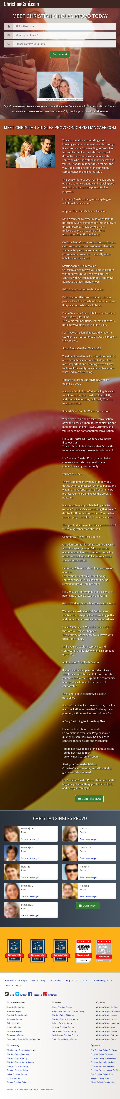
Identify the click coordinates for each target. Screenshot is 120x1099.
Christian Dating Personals (102, 1054)
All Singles (23, 980)
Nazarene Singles (14, 1031)
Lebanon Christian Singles (63, 1027)
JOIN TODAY (90, 905)
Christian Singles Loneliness (102, 1066)
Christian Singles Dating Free (103, 1062)
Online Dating (38, 980)
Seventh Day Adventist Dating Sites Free (23, 1039)
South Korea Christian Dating (64, 1039)
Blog (68, 980)
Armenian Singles (14, 1019)
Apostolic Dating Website (17, 1015)
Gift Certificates (82, 980)
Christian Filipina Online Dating (65, 1019)
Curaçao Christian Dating (17, 1066)
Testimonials (55, 980)
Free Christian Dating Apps (102, 1074)
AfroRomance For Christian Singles (21, 1050)
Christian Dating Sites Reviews (103, 1058)
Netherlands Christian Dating (64, 1031)
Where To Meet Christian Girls (103, 1082)
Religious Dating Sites (100, 1078)
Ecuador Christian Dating (17, 1070)
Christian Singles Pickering (107, 1035)
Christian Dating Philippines (63, 1015)
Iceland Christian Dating (62, 1023)
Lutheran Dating (14, 1027)
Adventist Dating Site (15, 1007)
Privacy (18, 985)
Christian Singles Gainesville (108, 1011)
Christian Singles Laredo (106, 1015)
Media (7, 985)
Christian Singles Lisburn (106, 1019)
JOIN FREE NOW (91, 798)
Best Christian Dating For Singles (104, 1050)
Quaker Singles (13, 1078)
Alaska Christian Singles (62, 1007)
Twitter (23, 994)
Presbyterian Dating (15, 1035)
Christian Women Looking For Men (105, 1070)
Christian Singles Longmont (107, 1023)
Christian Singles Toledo (106, 1039)
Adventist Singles (14, 1011)
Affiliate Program (101, 980)
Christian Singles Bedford (107, 1007)
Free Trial (9, 980)
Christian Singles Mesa (105, 1027)
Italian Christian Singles (17, 1074)
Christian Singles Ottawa (106, 1031)
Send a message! (30, 915)
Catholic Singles (13, 1023)
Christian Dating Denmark (18, 1054)
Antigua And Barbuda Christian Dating (68, 1011)
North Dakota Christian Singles (65, 1035)
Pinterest (52, 994)
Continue (59, 54)
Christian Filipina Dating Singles (20, 1062)
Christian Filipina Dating (17, 1058)
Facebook (37, 994)
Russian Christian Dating (17, 1082)
